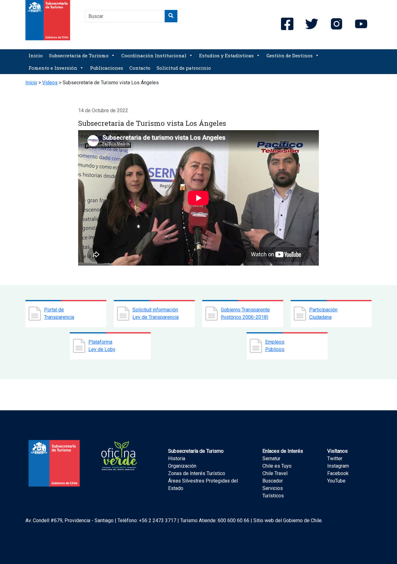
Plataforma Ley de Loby (101, 345)
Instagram (338, 466)
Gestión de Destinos (289, 55)
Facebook (338, 473)
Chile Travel (275, 473)
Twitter (334, 458)
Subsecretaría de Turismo (79, 55)
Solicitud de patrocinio (184, 68)
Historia (176, 458)
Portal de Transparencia (59, 313)
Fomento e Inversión (53, 68)
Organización (182, 466)
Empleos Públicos (274, 345)
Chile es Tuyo (277, 466)
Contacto (139, 68)
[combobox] (124, 16)
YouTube (336, 481)
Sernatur (271, 458)
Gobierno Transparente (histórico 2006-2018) (245, 313)
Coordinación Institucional (153, 55)
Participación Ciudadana (323, 313)
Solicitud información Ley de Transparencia (155, 313)
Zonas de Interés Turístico (196, 473)
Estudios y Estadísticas (226, 55)
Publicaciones (106, 68)
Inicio (36, 55)
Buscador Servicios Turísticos (273, 488)
